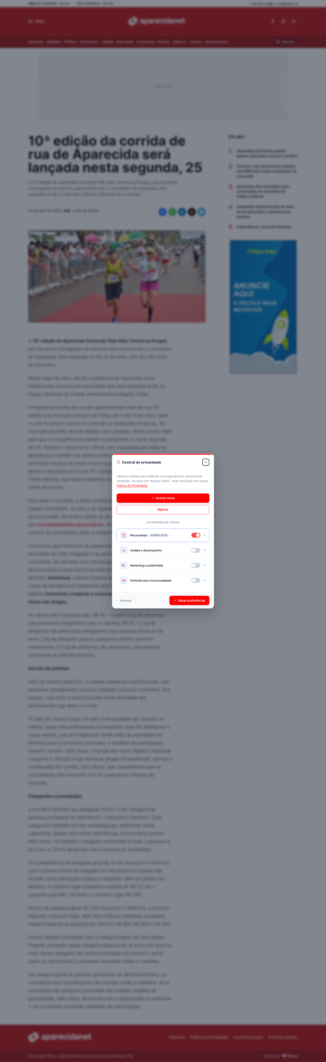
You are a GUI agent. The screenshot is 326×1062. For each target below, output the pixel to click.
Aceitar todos (165, 498)
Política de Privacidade (132, 485)
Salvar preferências (191, 600)
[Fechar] (205, 462)
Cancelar (126, 600)
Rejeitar (163, 509)
